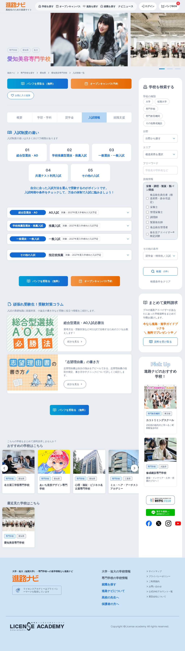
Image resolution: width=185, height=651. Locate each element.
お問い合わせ (155, 586)
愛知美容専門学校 (59, 73)
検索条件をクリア (160, 281)
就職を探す (109, 584)
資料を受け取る (163, 341)
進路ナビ (11, 73)
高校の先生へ (110, 597)
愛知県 (43, 73)
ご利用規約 (154, 581)
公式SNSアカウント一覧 (161, 591)
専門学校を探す (28, 73)
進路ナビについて (113, 591)
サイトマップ (155, 571)
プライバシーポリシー (159, 576)
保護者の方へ (110, 604)
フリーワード (150, 163)
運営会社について (157, 596)
